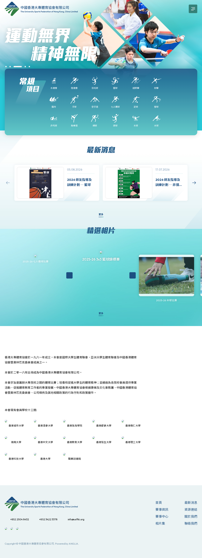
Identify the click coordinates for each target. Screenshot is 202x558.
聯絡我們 (190, 523)
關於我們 (190, 516)
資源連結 (190, 509)
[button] (6, 66)
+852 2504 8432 (19, 519)
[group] (56, 183)
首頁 (158, 503)
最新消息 (190, 503)
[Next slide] (194, 183)
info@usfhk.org (76, 519)
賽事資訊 (161, 509)
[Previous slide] (8, 183)
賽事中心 (161, 516)
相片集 (160, 523)
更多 (101, 214)
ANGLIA (73, 543)
